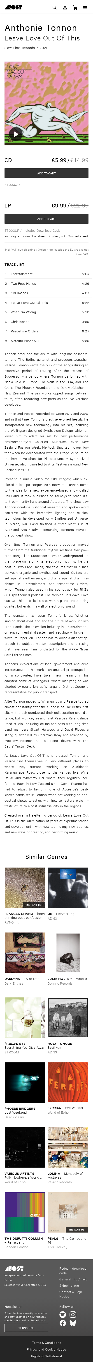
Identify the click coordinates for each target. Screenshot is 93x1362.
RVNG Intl (12, 922)
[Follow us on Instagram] (73, 1314)
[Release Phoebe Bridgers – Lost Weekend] (25, 1082)
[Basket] (75, 7)
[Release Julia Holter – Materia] (68, 952)
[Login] (65, 7)
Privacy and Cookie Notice (46, 1349)
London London (16, 1247)
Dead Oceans (15, 1117)
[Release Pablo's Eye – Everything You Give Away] (25, 1017)
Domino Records (60, 983)
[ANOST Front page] (14, 8)
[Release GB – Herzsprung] (68, 887)
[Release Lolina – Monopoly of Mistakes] (68, 1147)
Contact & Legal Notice (71, 1293)
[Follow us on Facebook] (62, 1323)
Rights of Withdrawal (46, 1356)
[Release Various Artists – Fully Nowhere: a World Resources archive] (25, 1147)
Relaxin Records (60, 1182)
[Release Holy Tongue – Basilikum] (68, 1017)
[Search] (54, 7)
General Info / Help (73, 1279)
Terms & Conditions (46, 1342)
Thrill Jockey (57, 1247)
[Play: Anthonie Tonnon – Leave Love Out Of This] (16, 134)
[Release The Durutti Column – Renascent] (25, 1212)
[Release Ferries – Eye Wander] (68, 1082)
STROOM (12, 1052)
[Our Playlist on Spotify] (62, 1314)
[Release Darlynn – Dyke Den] (25, 952)
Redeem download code (72, 1270)
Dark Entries (14, 983)
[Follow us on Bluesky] (73, 1323)
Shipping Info (69, 1285)
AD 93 (52, 918)
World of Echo (58, 1112)
